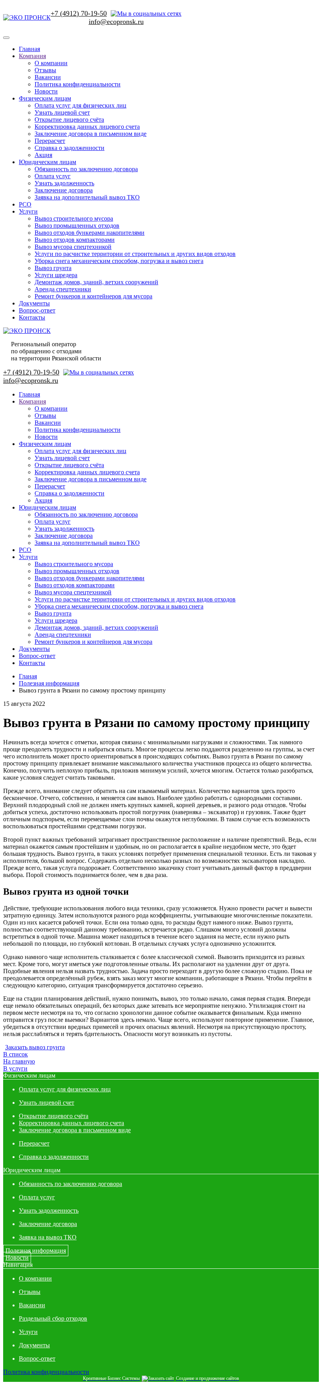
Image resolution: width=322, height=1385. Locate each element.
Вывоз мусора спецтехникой (73, 246)
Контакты (32, 317)
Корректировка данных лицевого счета (87, 126)
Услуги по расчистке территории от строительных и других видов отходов (135, 253)
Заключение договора (64, 190)
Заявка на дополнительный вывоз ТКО (87, 197)
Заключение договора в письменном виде (90, 133)
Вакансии (48, 77)
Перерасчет (50, 140)
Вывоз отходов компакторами (75, 239)
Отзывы (45, 70)
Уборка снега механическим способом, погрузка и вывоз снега (119, 261)
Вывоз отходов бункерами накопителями (90, 232)
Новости (46, 91)
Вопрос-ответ (37, 310)
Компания (32, 56)
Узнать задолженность (64, 183)
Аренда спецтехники (63, 289)
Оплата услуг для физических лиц (80, 105)
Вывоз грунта (53, 268)
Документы (34, 303)
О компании (51, 63)
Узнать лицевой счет (62, 112)
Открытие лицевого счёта (69, 119)
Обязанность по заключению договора (86, 169)
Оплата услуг (53, 176)
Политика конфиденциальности (78, 84)
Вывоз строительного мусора (74, 218)
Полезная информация (35, 1250)
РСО (25, 204)
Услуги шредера (56, 275)
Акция (43, 155)
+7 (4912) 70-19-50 (79, 13)
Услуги (28, 211)
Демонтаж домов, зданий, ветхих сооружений (96, 282)
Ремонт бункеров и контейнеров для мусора (93, 296)
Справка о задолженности (69, 147)
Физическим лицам (45, 98)
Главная (29, 49)
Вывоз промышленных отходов (77, 225)
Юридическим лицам (47, 162)
